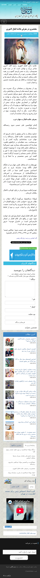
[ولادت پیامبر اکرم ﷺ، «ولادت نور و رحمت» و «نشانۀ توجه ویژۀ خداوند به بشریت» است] (9, 394)
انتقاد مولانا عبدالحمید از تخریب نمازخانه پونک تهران (21, 474)
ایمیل (32, 307)
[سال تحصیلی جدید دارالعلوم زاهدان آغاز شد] (9, 384)
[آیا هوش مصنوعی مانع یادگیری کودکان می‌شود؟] (9, 342)
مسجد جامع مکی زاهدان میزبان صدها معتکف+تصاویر (24, 457)
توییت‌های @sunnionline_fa (27, 533)
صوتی (24, 486)
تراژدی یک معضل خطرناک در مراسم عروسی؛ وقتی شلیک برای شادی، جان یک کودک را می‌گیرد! (25, 414)
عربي (19, 4)
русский (4, 4)
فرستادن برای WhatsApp (29, 248)
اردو (15, 4)
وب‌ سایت (31, 314)
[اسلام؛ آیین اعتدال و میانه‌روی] (9, 425)
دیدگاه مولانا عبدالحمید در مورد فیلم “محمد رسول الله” (20, 450)
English (25, 4)
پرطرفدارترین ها (30, 445)
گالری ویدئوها (8, 526)
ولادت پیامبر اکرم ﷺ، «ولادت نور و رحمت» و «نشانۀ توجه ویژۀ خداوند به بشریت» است (25, 393)
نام (33, 299)
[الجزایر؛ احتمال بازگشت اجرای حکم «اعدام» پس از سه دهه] (9, 352)
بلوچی (10, 4)
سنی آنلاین (13, 567)
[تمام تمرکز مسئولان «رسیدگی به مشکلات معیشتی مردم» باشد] (9, 405)
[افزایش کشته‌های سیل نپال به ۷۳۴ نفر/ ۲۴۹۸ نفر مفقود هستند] (9, 362)
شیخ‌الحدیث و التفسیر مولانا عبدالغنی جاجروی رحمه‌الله (21, 463)
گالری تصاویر (15, 486)
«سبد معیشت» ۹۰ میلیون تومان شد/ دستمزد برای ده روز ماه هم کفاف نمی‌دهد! (25, 434)
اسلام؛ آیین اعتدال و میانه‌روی (27, 422)
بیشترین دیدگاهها (16, 445)
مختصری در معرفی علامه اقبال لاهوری (24, 468)
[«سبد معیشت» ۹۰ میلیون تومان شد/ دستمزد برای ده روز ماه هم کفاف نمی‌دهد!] (9, 435)
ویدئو (31, 486)
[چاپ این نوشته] (21, 35)
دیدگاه (32, 279)
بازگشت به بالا (7, 575)
